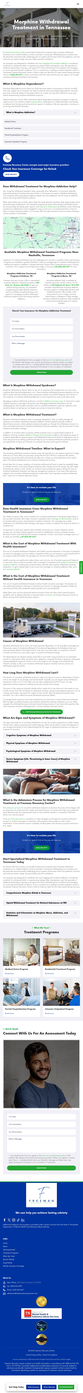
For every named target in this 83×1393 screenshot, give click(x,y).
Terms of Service (61, 1359)
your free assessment (16, 819)
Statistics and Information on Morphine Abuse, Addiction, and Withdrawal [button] (37, 914)
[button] (78, 4)
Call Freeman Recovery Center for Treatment (43, 712)
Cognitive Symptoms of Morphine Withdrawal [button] (28, 735)
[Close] (79, 613)
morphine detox (36, 102)
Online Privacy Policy (33, 1355)
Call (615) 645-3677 (66, 1387)
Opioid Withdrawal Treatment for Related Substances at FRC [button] (36, 903)
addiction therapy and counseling (38, 435)
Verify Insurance (33, 1387)
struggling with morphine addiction (55, 63)
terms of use (50, 360)
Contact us (49, 595)
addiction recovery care (53, 401)
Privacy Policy (49, 1359)
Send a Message (49, 1387)
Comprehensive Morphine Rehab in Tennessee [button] (28, 893)
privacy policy (64, 360)
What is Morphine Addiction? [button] (20, 112)
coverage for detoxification (61, 519)
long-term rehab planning (49, 207)
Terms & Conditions (50, 1355)
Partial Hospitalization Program (16, 135)
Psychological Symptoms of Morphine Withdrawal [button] (30, 751)
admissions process (13, 808)
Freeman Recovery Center (15, 52)
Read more (9, 974)
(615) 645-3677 (11, 174)
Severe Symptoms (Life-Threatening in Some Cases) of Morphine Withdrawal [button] (38, 760)
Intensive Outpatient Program (16, 142)
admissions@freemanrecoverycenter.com (22, 1293)
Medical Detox (10, 122)
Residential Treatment (13, 128)
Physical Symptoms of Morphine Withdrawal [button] (28, 743)
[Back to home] (7, 4)
